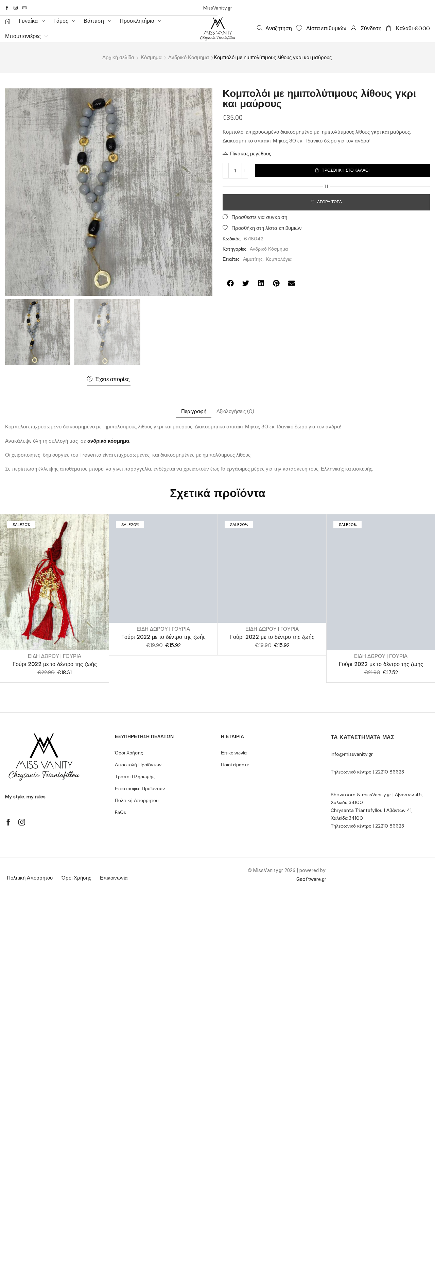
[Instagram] (16, 8)
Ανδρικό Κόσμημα (188, 57)
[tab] (193, 411)
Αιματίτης (253, 259)
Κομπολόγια (279, 259)
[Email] (24, 8)
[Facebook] (7, 8)
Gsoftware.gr (311, 879)
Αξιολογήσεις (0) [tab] (235, 411)
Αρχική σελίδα (118, 57)
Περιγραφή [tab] (193, 411)
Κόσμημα (151, 57)
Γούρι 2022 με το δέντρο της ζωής (55, 664)
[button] (274, 28)
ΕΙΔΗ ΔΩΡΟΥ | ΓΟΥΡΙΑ (54, 656)
